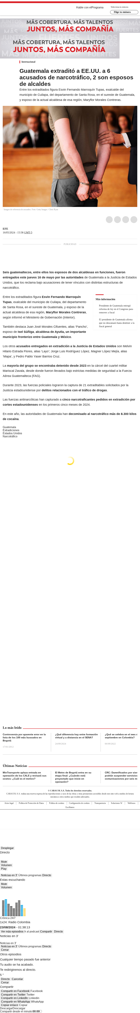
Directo (46, 875)
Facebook (109, 219)
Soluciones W (116, 803)
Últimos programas (29, 875)
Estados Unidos (12, 433)
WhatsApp (133, 219)
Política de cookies (56, 803)
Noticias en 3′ (9, 875)
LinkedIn (125, 219)
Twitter (117, 219)
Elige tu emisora (122, 12)
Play (3, 868)
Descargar (6, 1008)
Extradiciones (11, 430)
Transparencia (100, 803)
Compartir (46, 931)
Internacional (28, 62)
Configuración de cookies (79, 803)
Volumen (6, 865)
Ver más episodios (12, 931)
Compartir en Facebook (15, 991)
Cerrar (5, 949)
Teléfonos (131, 803)
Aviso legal (8, 803)
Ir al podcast (31, 931)
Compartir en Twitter (13, 994)
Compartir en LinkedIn (14, 998)
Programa (97, 7)
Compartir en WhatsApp (15, 1001)
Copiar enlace (9, 1005)
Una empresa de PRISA (70, 817)
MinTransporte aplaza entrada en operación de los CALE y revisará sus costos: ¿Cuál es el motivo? (24, 775)
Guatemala (9, 427)
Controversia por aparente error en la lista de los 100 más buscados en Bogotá (24, 737)
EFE (5, 228)
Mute (4, 861)
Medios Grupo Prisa (70, 825)
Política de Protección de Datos (31, 803)
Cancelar (17, 979)
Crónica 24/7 (8, 918)
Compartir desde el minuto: (20, 1011)
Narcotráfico (10, 436)
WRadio (21, 10)
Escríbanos (70, 807)
